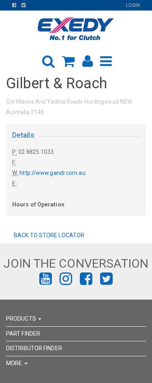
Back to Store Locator (48, 235)
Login (133, 5)
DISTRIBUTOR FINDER (34, 348)
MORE (15, 363)
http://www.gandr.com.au (52, 173)
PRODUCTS (21, 318)
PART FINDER (23, 333)
